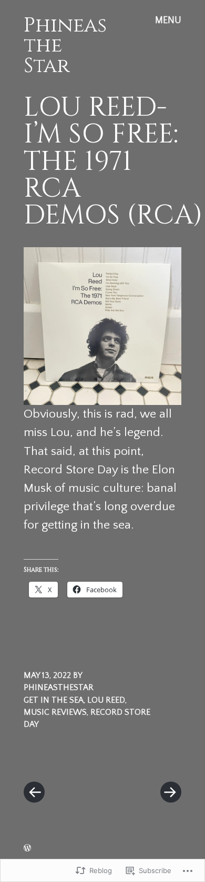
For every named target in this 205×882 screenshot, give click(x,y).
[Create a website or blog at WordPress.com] (27, 848)
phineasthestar (59, 687)
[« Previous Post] (63, 760)
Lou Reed (106, 700)
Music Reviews (55, 712)
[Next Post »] (141, 760)
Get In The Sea (54, 700)
